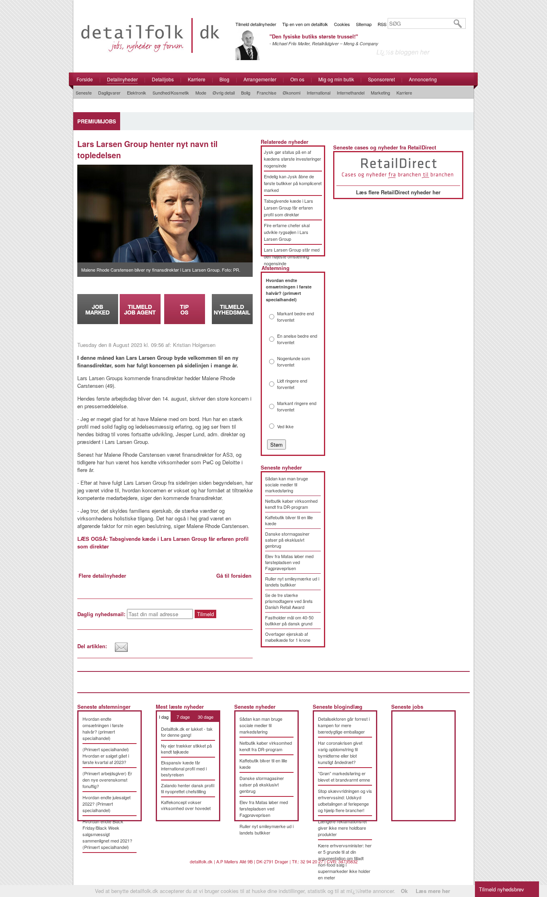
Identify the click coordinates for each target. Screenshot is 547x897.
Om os (297, 79)
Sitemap (364, 24)
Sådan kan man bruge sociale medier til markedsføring (286, 484)
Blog (224, 79)
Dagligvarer (109, 92)
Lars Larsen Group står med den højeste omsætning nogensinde (292, 256)
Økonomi (291, 92)
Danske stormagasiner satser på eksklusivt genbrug (287, 539)
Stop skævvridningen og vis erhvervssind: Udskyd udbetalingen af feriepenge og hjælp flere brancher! (345, 800)
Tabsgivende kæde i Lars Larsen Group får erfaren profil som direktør (288, 208)
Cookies (342, 24)
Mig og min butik (336, 79)
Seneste (84, 92)
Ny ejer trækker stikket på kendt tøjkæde (186, 748)
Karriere (196, 79)
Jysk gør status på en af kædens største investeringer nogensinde (292, 159)
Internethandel (350, 92)
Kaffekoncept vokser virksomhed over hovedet (186, 805)
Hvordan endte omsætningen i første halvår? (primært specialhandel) (102, 728)
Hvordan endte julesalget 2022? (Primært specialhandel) (106, 803)
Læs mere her (433, 891)
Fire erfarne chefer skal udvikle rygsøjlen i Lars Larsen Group (287, 232)
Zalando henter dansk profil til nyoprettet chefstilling (187, 788)
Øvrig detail (224, 92)
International (318, 92)
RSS (382, 24)
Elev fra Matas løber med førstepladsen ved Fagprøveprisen (289, 562)
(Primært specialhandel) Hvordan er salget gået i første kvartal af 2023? (105, 755)
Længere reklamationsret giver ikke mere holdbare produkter (342, 827)
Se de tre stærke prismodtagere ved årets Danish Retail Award (289, 601)
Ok (404, 891)
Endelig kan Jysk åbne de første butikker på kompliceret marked (293, 183)
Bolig (245, 92)
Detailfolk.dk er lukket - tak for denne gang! (187, 732)
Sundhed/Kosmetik (171, 92)
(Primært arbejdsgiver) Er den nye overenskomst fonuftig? (107, 779)
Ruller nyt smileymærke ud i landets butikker (292, 581)
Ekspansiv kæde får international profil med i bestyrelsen (184, 768)
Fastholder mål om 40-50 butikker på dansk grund (289, 620)
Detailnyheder (122, 79)
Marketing (380, 92)
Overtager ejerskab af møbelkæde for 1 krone (287, 637)
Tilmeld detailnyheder (255, 24)
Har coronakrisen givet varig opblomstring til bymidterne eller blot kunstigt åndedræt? (340, 752)
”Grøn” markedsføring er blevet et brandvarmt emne (344, 776)
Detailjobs (163, 79)
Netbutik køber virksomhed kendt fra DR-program (291, 504)
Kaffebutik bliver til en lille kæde (289, 520)
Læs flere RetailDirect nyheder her (398, 192)
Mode (200, 92)
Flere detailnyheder (102, 575)
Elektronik (136, 92)
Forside (84, 79)
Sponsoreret (381, 79)
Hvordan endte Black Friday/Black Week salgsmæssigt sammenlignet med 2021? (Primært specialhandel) (107, 834)
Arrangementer (259, 79)
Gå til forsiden (233, 575)
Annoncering (423, 79)
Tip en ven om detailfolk (305, 24)
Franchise (266, 92)
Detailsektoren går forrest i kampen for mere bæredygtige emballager (344, 725)
